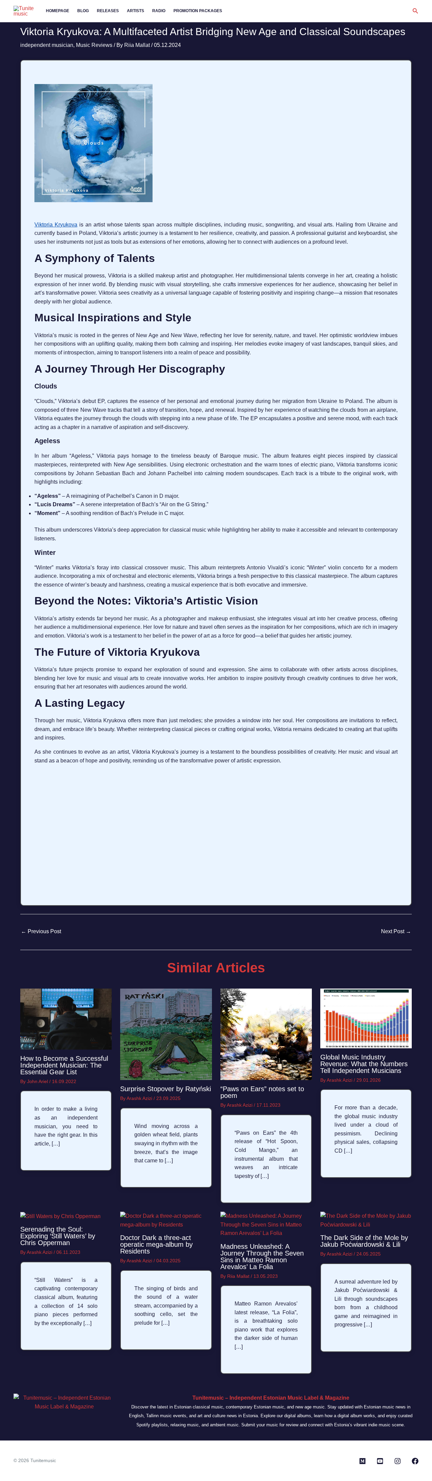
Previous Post (41, 931)
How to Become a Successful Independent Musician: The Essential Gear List (64, 1065)
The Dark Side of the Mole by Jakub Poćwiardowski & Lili (364, 1241)
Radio (158, 10)
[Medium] (362, 1461)
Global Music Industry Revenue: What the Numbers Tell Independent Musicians (364, 1063)
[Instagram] (397, 1461)
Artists (135, 10)
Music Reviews (94, 45)
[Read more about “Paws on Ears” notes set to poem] (266, 1034)
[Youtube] (380, 1461)
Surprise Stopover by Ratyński (165, 1089)
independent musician (46, 45)
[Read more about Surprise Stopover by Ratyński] (166, 1034)
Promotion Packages (197, 10)
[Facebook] (415, 1461)
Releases (108, 10)
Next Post (396, 931)
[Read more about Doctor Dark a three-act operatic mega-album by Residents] (166, 1220)
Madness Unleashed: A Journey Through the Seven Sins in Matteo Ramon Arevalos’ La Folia (262, 1256)
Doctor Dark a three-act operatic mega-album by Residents (156, 1244)
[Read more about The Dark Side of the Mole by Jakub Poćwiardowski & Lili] (366, 1220)
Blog (83, 10)
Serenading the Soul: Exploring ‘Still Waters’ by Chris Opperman (57, 1236)
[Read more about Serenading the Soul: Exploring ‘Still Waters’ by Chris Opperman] (60, 1216)
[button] (415, 11)
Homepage (57, 10)
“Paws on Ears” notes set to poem (262, 1092)
